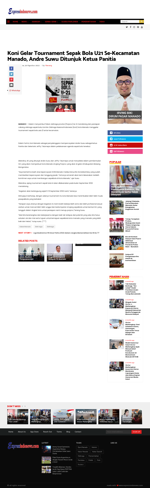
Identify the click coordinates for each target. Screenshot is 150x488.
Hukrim (94, 447)
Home (15, 21)
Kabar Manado (25, 227)
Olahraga (50, 227)
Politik (90, 460)
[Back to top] (144, 482)
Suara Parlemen (69, 21)
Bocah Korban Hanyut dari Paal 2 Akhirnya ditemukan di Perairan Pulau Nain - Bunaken (133, 242)
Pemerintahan (88, 21)
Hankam (36, 21)
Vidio (102, 21)
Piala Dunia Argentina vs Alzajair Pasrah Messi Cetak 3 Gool (62, 459)
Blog (68, 431)
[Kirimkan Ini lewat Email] (11, 85)
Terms (59, 431)
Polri (98, 460)
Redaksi (80, 464)
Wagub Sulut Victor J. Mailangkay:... (40, 420)
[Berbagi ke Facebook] (11, 69)
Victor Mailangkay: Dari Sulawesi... (61, 420)
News (24, 21)
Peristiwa (81, 460)
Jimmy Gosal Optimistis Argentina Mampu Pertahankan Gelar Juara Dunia (61, 450)
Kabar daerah (97, 451)
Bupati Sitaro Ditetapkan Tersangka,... (128, 419)
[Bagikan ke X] (11, 74)
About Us (22, 431)
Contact (78, 431)
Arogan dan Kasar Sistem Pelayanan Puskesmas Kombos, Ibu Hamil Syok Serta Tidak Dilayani (125, 189)
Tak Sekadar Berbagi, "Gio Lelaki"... (17, 420)
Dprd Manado (83, 447)
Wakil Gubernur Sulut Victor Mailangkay (86, 420)
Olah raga (38, 227)
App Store (34, 431)
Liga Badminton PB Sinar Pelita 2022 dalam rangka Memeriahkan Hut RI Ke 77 (66, 233)
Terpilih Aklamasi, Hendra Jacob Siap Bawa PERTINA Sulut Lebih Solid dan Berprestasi (62, 470)
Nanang (48, 65)
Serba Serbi (50, 21)
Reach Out (47, 431)
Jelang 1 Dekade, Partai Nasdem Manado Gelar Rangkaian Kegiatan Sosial (132, 205)
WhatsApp (15, 90)
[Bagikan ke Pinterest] (11, 80)
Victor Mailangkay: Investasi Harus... (107, 420)
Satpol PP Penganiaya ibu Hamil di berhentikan (132, 257)
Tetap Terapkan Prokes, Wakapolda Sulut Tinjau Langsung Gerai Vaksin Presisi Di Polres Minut (132, 225)
